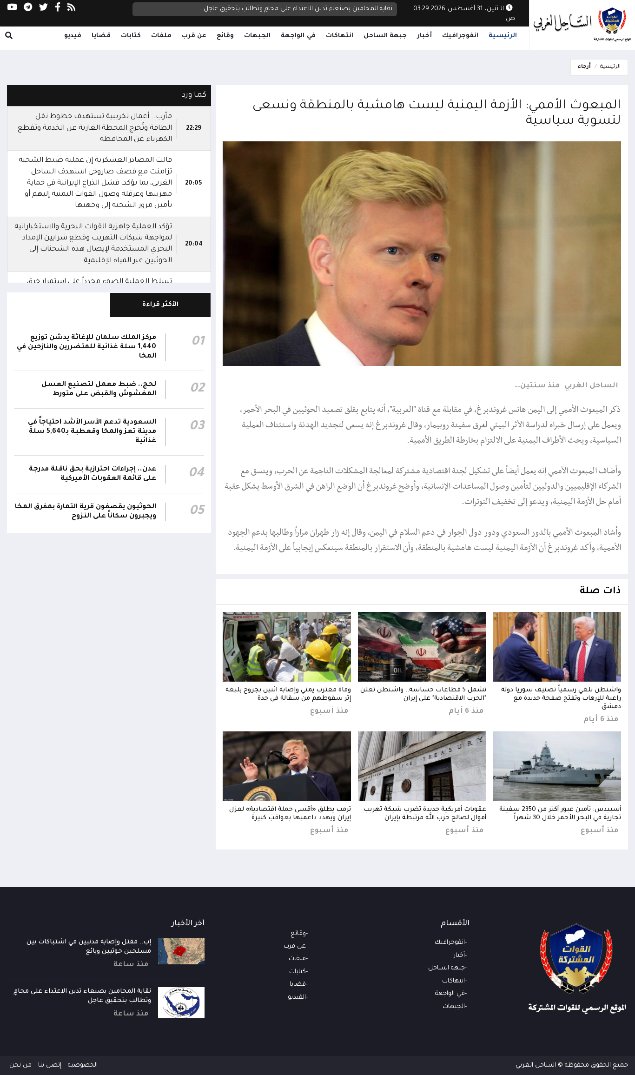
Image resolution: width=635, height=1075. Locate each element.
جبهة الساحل (385, 36)
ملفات (161, 36)
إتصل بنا (49, 1065)
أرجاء (584, 67)
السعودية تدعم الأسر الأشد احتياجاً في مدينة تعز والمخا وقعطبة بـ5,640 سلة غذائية (92, 432)
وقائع (225, 36)
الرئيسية (503, 36)
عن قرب (194, 36)
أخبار (424, 36)
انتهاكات (339, 36)
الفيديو (297, 997)
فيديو (72, 36)
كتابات (131, 36)
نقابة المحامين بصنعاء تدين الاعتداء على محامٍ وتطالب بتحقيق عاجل (298, 9)
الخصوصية (83, 1065)
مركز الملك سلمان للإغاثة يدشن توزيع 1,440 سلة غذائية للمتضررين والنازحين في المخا (86, 347)
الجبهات (257, 36)
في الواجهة (298, 36)
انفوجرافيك (460, 36)
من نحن (20, 1065)
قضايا (101, 36)
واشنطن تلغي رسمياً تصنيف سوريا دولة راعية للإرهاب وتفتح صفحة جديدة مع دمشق (561, 698)
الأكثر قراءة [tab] (160, 304)
